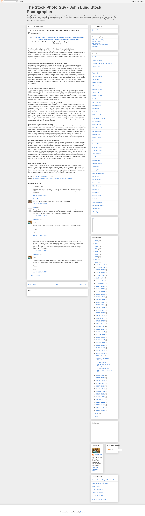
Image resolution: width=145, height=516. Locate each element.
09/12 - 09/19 (100, 299)
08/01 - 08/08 (100, 315)
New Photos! (96, 486)
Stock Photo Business (52, 178)
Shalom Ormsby (97, 89)
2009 (96, 413)
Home (58, 284)
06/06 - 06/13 (100, 334)
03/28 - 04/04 (100, 378)
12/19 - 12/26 (100, 267)
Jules (34, 207)
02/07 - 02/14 (100, 397)
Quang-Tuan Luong (98, 118)
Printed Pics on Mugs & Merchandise (103, 480)
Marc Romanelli (97, 128)
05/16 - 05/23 (100, 342)
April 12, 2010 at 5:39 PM (40, 203)
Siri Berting (95, 79)
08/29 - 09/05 (100, 305)
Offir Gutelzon (96, 124)
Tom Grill (95, 73)
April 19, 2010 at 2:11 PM (40, 251)
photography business (39, 178)
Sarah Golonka (97, 95)
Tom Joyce (95, 70)
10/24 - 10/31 (100, 283)
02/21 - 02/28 (100, 391)
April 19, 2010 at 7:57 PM (40, 272)
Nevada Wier (96, 41)
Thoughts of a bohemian (100, 44)
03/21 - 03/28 (100, 380)
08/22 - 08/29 (100, 307)
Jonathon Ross (97, 147)
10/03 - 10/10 (100, 291)
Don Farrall (95, 189)
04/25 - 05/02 (100, 350)
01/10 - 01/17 (100, 407)
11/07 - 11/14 (100, 280)
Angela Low (96, 208)
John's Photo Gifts (98, 496)
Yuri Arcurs (95, 57)
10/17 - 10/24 (100, 286)
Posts (111, 450)
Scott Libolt (95, 92)
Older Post (82, 284)
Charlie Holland (97, 202)
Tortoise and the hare (66, 178)
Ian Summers (96, 179)
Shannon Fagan (97, 82)
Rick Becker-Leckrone (99, 115)
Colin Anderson (97, 199)
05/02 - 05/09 (100, 348)
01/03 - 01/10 (100, 410)
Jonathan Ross (97, 150)
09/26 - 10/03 (100, 294)
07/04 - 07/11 (100, 326)
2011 (96, 259)
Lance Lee (95, 141)
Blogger (82, 512)
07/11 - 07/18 (100, 323)
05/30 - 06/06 (100, 337)
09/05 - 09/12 (100, 302)
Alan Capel (95, 212)
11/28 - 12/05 (100, 275)
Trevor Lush (96, 66)
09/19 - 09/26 (100, 297)
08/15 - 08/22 (100, 310)
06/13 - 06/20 (100, 331)
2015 (96, 249)
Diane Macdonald (38, 199)
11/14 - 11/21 (100, 278)
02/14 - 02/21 (100, 394)
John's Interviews (97, 492)
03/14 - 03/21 (100, 383)
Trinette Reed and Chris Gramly (102, 63)
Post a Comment (35, 275)
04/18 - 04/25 (100, 353)
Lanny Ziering (96, 137)
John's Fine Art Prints (99, 499)
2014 (96, 251)
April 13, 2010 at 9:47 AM (40, 235)
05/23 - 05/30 (100, 340)
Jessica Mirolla (97, 163)
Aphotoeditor (96, 43)
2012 (96, 257)
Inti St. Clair (96, 176)
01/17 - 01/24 (100, 405)
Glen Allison (96, 183)
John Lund (36, 219)
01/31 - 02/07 (100, 399)
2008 (96, 416)
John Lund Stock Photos (100, 483)
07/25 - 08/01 (100, 318)
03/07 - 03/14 (100, 386)
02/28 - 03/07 (100, 388)
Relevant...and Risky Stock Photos (102, 359)
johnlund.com (96, 30)
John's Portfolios (97, 489)
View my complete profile (95, 469)
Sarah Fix (95, 99)
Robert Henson (97, 112)
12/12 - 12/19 (100, 270)
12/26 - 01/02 (100, 264)
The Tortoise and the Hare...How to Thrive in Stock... (104, 370)
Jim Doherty (96, 160)
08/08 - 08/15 (100, 313)
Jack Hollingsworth (98, 173)
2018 (96, 240)
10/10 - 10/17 (100, 288)
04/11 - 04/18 (100, 356)
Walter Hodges (97, 60)
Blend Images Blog (98, 40)
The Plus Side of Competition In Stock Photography (103, 364)
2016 (96, 246)
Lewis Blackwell (97, 131)
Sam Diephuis (96, 102)
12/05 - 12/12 (100, 272)
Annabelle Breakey (98, 205)
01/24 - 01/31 (100, 402)
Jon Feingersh (96, 153)
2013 (96, 254)
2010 (96, 262)
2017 (96, 243)
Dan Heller (95, 46)
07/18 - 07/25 (100, 321)
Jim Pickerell (96, 157)
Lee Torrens (96, 134)
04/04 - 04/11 (100, 375)
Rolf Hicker (95, 108)
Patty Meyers (96, 121)
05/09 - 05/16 (100, 345)
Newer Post (32, 284)
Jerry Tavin (95, 166)
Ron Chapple (96, 105)
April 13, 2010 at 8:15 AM (40, 216)
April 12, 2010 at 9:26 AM (40, 195)
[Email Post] (51, 176)
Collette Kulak (96, 195)
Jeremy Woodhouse (98, 170)
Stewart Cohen (97, 76)
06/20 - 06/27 (100, 329)
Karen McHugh (97, 144)
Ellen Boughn (96, 186)
